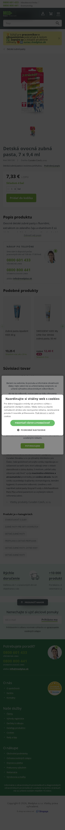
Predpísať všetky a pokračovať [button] (32, 423)
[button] (32, 429)
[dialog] (32, 415)
